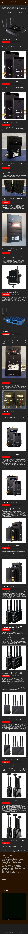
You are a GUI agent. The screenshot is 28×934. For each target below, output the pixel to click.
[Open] (14, 905)
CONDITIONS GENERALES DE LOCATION (14, 932)
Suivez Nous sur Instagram (15, 919)
